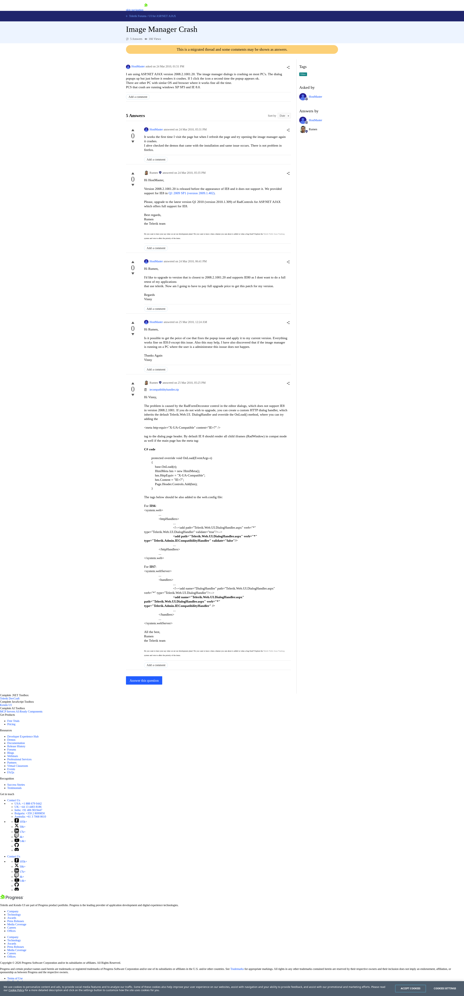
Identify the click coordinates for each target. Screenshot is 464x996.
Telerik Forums (137, 16)
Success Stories (16, 784)
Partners (11, 762)
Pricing (11, 724)
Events (11, 769)
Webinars (12, 756)
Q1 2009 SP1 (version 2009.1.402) (192, 193)
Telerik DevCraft (9, 698)
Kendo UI (6, 705)
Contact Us (13, 800)
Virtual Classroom (17, 765)
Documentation (16, 743)
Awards (11, 917)
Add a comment (138, 96)
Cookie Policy (16, 990)
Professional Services (19, 759)
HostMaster (138, 66)
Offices (11, 930)
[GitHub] (16, 846)
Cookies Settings (445, 988)
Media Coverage (16, 924)
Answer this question (144, 680)
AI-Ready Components (29, 711)
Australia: (30, 816)
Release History (16, 746)
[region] (232, 988)
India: (28, 810)
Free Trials (13, 720)
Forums (11, 749)
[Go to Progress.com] (12, 899)
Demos (11, 739)
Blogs (10, 752)
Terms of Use (15, 978)
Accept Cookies (410, 988)
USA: (28, 803)
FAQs (10, 772)
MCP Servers (7, 711)
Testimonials (14, 787)
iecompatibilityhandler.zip (164, 389)
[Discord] (16, 850)
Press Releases (15, 921)
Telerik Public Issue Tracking (274, 234)
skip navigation (134, 9)
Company (12, 911)
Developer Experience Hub (23, 736)
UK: (28, 806)
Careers (11, 927)
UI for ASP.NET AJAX (162, 16)
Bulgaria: (29, 813)
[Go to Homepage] (145, 9)
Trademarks (237, 968)
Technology (14, 914)
